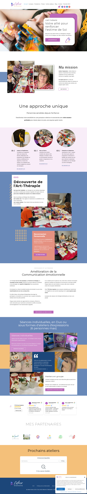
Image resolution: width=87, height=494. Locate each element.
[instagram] (65, 7)
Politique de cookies (63, 491)
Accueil (26, 4)
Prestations (37, 4)
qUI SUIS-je (63, 89)
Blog (56, 4)
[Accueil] (17, 4)
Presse (43, 4)
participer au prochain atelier (54, 389)
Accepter (61, 489)
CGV (33, 485)
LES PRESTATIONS (40, 254)
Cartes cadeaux (50, 4)
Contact (60, 4)
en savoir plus (52, 39)
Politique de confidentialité (72, 491)
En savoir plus (21, 168)
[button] (84, 477)
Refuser (70, 489)
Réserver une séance (18, 348)
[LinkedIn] (67, 7)
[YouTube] (69, 7)
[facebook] (62, 7)
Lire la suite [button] (30, 412)
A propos (31, 4)
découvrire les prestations (44, 312)
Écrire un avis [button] (18, 410)
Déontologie (79, 491)
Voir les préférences (80, 489)
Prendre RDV (66, 4)
